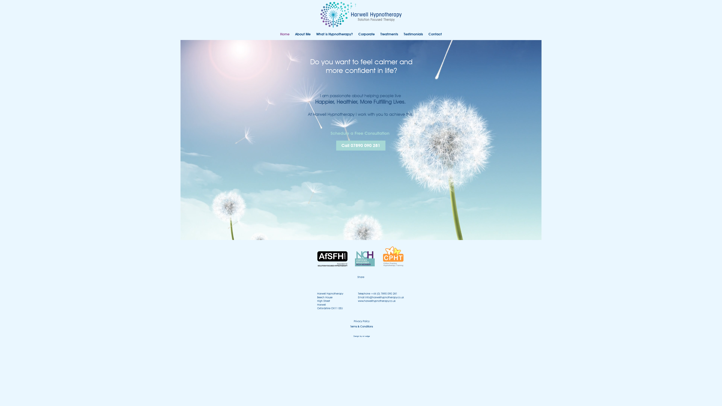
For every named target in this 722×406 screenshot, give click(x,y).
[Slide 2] (347, 84)
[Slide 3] (352, 84)
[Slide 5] (361, 84)
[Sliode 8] (375, 84)
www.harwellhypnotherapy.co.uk (377, 300)
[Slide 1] (342, 84)
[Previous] (14, 69)
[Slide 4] (356, 84)
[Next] (708, 69)
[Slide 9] (380, 84)
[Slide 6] (366, 84)
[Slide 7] (370, 84)
